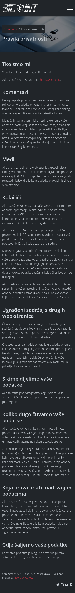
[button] (70, 8)
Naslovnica (10, 29)
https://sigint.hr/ (50, 80)
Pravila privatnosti (23, 577)
